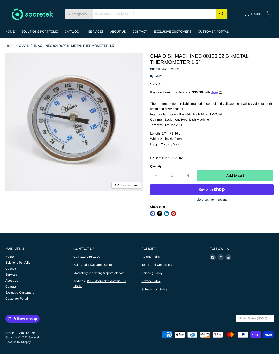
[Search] (221, 14)
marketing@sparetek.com (106, 273)
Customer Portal (213, 31)
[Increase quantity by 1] (188, 175)
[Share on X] (159, 213)
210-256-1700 (90, 256)
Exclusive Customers (173, 31)
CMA (158, 76)
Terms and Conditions (156, 264)
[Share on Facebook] (152, 213)
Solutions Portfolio (39, 31)
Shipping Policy (151, 273)
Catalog (72, 31)
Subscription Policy (154, 289)
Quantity (156, 166)
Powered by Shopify (18, 342)
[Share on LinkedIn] (166, 213)
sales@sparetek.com (97, 264)
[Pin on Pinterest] (173, 213)
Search (9, 332)
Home (10, 31)
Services (96, 31)
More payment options (211, 199)
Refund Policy (150, 256)
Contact (140, 31)
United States (253, 318)
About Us (118, 31)
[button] (253, 14)
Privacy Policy (150, 281)
